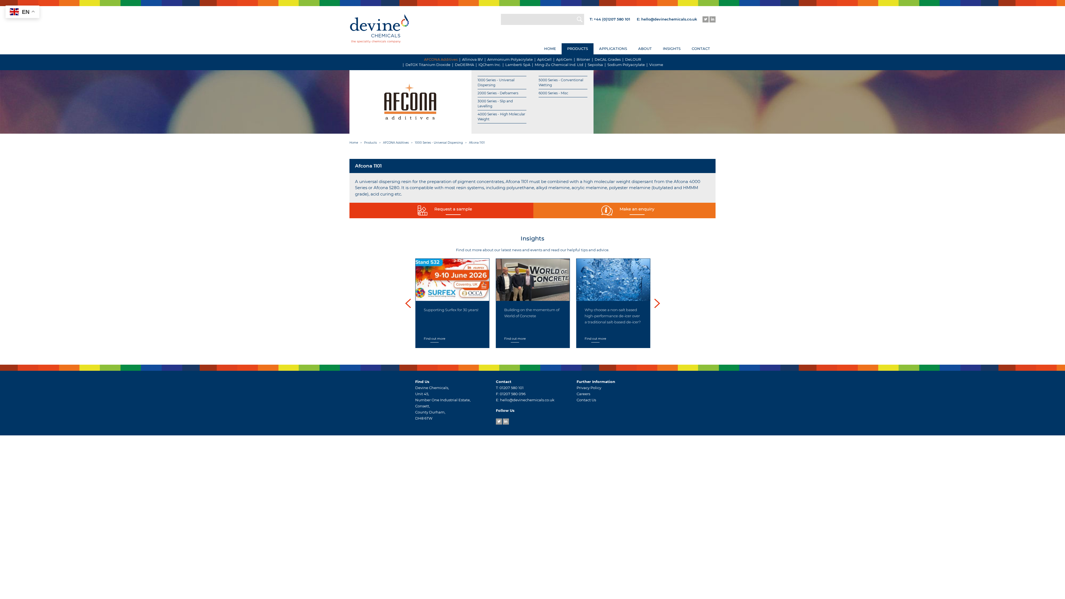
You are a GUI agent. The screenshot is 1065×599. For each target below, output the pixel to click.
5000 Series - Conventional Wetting (561, 82)
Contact (701, 48)
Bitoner (583, 59)
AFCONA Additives (441, 59)
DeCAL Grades (608, 59)
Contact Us (586, 400)
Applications (613, 48)
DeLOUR (633, 59)
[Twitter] (706, 19)
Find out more (434, 339)
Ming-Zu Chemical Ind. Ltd (559, 64)
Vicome (656, 64)
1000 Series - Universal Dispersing (496, 82)
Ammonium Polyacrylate (510, 59)
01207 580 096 (513, 394)
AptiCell (544, 59)
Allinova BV (472, 59)
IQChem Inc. (489, 64)
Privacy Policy (589, 387)
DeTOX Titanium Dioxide (427, 64)
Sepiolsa (595, 64)
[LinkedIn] (712, 19)
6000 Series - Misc (553, 93)
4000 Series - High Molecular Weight (501, 116)
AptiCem (564, 59)
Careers (583, 394)
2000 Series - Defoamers (498, 93)
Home (550, 48)
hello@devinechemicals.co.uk (669, 19)
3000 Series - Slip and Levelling (495, 103)
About (645, 48)
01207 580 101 (511, 387)
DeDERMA (464, 64)
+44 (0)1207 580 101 (612, 19)
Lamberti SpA (517, 64)
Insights (672, 48)
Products (577, 48)
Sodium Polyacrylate (626, 64)
